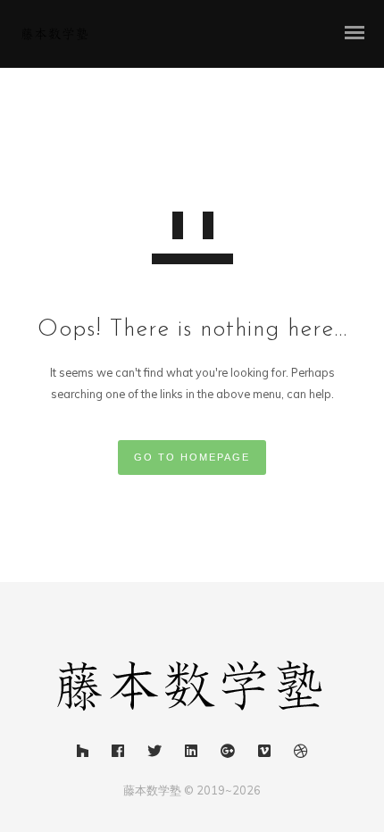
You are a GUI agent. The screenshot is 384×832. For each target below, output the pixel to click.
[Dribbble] (301, 753)
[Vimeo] (264, 753)
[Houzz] (82, 753)
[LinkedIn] (191, 753)
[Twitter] (154, 753)
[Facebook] (118, 753)
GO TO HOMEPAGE (192, 457)
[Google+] (228, 753)
